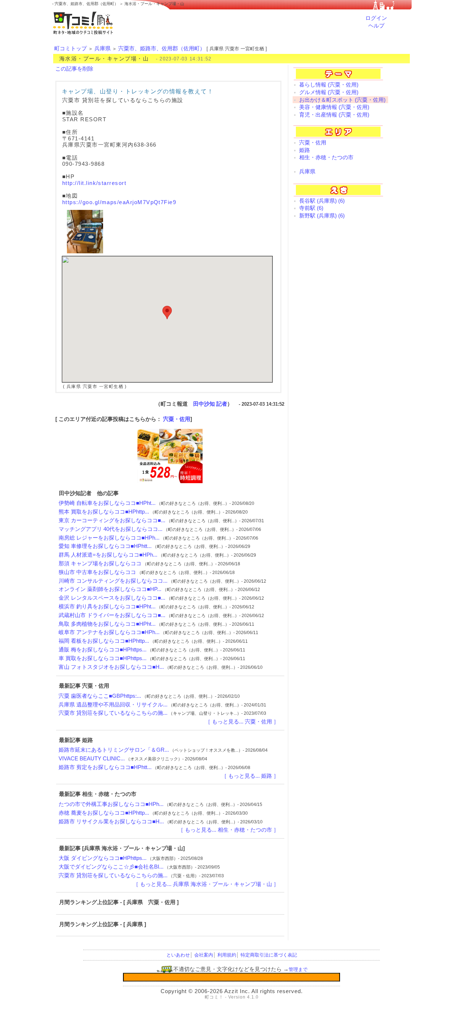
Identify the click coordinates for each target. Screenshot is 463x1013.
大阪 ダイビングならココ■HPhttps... (102, 858)
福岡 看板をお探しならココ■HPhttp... (104, 641)
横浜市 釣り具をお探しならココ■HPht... (107, 606)
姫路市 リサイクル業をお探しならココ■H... (111, 821)
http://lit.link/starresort (94, 183)
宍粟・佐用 (176, 419)
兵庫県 (102, 48)
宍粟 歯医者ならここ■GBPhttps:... (100, 696)
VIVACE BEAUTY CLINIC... (92, 758)
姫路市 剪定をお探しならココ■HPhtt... (105, 767)
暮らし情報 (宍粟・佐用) (328, 85)
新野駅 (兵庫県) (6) (322, 216)
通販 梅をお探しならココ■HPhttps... (102, 650)
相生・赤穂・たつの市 (326, 157)
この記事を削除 (74, 69)
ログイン (376, 18)
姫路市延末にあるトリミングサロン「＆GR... (114, 750)
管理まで (298, 969)
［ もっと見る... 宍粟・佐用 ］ (242, 722)
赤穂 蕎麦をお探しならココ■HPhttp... (104, 813)
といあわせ (178, 955)
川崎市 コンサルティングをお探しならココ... (113, 581)
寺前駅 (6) (311, 208)
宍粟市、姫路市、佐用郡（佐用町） (161, 48)
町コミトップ (70, 48)
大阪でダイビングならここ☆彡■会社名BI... (111, 867)
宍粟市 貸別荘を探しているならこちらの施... (113, 713)
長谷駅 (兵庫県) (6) (322, 201)
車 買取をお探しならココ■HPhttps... (102, 658)
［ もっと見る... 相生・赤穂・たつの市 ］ (228, 830)
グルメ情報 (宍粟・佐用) (328, 92)
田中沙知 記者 (210, 404)
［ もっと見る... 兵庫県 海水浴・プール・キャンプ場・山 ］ (206, 884)
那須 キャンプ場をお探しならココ (100, 563)
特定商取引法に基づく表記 (269, 955)
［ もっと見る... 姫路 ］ (250, 776)
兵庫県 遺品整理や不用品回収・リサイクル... (113, 705)
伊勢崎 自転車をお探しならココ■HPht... (107, 503)
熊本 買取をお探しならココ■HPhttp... (104, 512)
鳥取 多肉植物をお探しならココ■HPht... (107, 624)
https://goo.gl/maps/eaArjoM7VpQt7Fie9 (119, 202)
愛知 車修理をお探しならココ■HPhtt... (105, 546)
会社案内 (203, 955)
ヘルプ (376, 26)
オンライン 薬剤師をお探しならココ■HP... (110, 589)
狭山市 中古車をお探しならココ (97, 572)
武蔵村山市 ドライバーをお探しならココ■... (112, 615)
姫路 (304, 150)
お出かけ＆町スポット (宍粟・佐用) (342, 100)
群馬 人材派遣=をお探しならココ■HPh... (108, 555)
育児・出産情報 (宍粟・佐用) (334, 115)
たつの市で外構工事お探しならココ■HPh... (111, 804)
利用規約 (226, 955)
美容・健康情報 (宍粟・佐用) (334, 107)
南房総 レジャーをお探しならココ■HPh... (109, 538)
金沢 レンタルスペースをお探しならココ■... (112, 598)
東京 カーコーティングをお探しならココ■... (112, 520)
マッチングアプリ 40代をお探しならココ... (110, 529)
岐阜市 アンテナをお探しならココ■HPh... (109, 632)
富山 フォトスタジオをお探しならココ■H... (111, 667)
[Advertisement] (340, 340)
